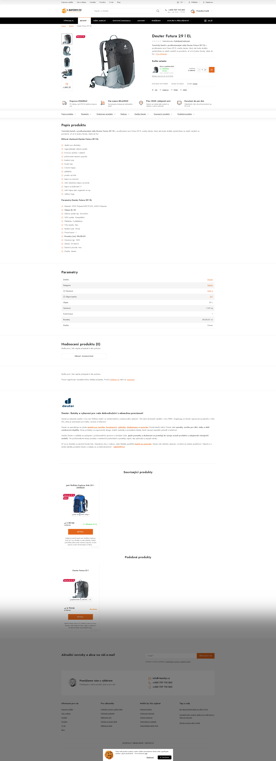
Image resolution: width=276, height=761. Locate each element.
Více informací (161, 54)
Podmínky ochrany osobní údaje (111, 709)
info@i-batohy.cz (161, 678)
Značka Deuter (140, 114)
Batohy (210, 285)
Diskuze (124, 114)
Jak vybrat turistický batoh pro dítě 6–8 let (194, 709)
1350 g (210, 291)
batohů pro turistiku (96, 427)
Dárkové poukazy (146, 709)
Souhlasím (165, 757)
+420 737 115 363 (176, 10)
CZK (181, 2)
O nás (111, 2)
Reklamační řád (106, 718)
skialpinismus (132, 427)
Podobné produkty (184, 114)
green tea (75, 514)
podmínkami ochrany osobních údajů (178, 662)
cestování (144, 427)
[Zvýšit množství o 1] (205, 70)
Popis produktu (67, 114)
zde (146, 753)
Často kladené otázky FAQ (149, 726)
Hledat (158, 11)
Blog (118, 2)
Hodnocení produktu (105, 114)
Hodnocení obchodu (147, 714)
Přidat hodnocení (84, 356)
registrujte (130, 379)
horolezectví (111, 427)
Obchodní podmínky (108, 714)
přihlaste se (114, 379)
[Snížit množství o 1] (199, 70)
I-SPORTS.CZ (127, 743)
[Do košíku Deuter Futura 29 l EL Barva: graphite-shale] (212, 70)
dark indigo (85, 514)
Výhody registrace (146, 718)
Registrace (209, 2)
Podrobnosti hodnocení (182, 41)
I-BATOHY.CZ (149, 743)
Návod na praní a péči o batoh (190, 723)
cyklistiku (122, 427)
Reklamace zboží (106, 726)
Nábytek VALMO (138, 743)
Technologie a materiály (148, 722)
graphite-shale (75, 599)
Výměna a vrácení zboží (109, 722)
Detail (80, 532)
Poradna (102, 2)
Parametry (85, 114)
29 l (211, 297)
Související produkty (162, 114)
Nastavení (150, 757)
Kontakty (93, 2)
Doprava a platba (67, 2)
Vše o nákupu (81, 2)
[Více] (208, 20)
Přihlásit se (205, 656)
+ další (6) (67, 87)
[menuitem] (69, 20)
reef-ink (84, 599)
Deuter (195, 84)
